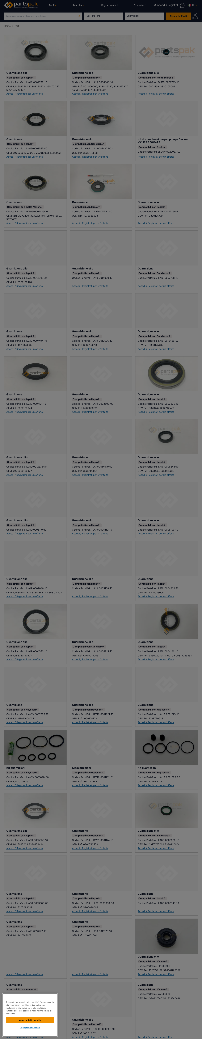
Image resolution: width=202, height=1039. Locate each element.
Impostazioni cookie (30, 1027)
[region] (30, 1015)
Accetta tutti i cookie (30, 1020)
